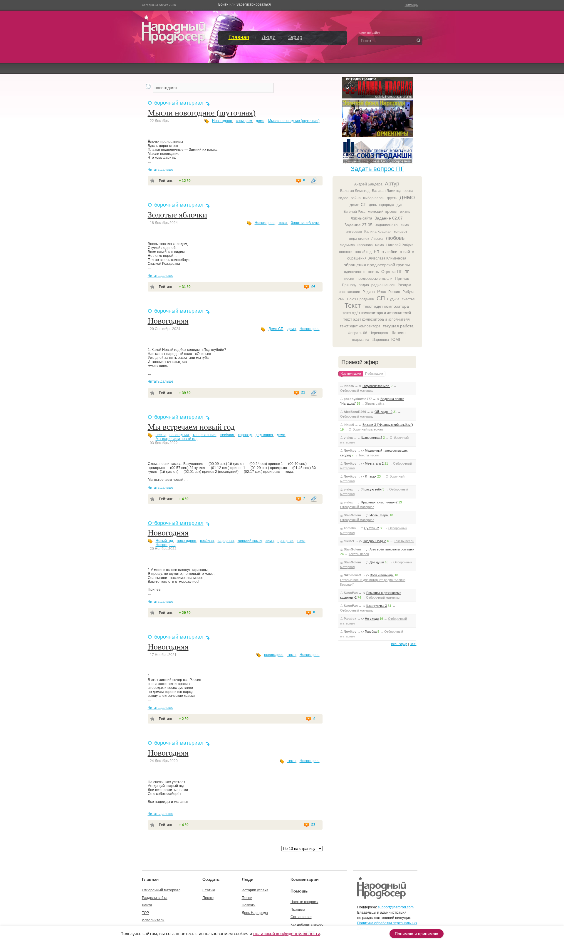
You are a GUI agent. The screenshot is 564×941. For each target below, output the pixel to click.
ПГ (406, 272)
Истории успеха (255, 890)
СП (381, 298)
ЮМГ (396, 339)
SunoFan (351, 593)
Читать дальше (160, 170)
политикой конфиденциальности (286, 933)
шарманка (360, 340)
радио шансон (383, 285)
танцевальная (204, 435)
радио (364, 285)
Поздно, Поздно (374, 541)
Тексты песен (368, 455)
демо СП (358, 204)
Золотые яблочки (177, 214)
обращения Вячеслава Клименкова (376, 258)
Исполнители (153, 920)
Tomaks (350, 528)
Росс (381, 291)
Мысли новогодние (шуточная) (202, 112)
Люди (269, 37)
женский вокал (250, 541)
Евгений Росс (354, 212)
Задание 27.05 (358, 224)
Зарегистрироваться (253, 4)
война (356, 198)
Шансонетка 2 (371, 437)
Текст (353, 305)
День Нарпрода (255, 913)
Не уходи (372, 618)
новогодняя (179, 435)
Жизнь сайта (361, 218)
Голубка (371, 631)
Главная (239, 37)
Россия (394, 292)
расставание (349, 292)
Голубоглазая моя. (376, 386)
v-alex (348, 437)
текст (282, 223)
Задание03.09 (386, 225)
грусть (392, 198)
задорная (226, 541)
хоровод (245, 435)
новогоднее (273, 655)
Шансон (398, 332)
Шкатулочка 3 (376, 605)
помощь (411, 5)
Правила (298, 909)
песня (161, 435)
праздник (285, 541)
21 (303, 392)
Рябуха (408, 292)
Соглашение (301, 917)
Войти (223, 4)
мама (379, 245)
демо (260, 121)
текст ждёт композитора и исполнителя (376, 319)
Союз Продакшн (360, 299)
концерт (400, 232)
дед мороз (264, 435)
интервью (354, 232)
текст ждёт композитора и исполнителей (377, 313)
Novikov (350, 450)
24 (313, 286)
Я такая (370, 476)
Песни (247, 898)
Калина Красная (378, 232)
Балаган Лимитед (355, 191)
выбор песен (374, 198)
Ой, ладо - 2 (383, 411)
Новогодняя (222, 121)
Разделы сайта (154, 898)
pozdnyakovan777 (358, 399)
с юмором (244, 121)
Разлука (404, 285)
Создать (211, 879)
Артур (392, 184)
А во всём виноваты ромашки (392, 549)
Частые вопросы (304, 902)
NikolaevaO (352, 575)
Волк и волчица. (382, 575)
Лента (147, 905)
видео (343, 198)
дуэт (400, 205)
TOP (145, 913)
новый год (363, 252)
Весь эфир (399, 644)
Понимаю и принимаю (416, 933)
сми (341, 299)
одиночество (354, 272)
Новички (249, 905)
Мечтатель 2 (374, 463)
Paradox (350, 618)
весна (408, 191)
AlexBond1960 (355, 411)
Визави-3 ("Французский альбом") (387, 424)
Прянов (402, 278)
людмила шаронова (356, 245)
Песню (208, 898)
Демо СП (275, 329)
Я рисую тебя (371, 489)
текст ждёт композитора (386, 306)
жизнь (405, 212)
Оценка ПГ (391, 271)
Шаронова (380, 340)
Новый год (164, 541)
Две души (377, 562)
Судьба (393, 299)
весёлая (227, 435)
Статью (208, 890)
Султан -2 (371, 528)
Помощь (299, 891)
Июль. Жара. (379, 515)
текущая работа (398, 326)
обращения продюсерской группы (377, 264)
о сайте (407, 251)
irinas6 (349, 386)
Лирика (377, 239)
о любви (389, 251)
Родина (368, 292)
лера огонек (359, 239)
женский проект (383, 211)
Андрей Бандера (368, 184)
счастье (408, 299)
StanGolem (352, 515)
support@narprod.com (396, 907)
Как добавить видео (307, 924)
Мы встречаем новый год (191, 426)
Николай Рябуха (400, 245)
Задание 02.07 (389, 218)
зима (270, 541)
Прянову (349, 285)
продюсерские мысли (374, 279)
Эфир (295, 37)
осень (373, 271)
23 (313, 824)
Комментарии (305, 879)
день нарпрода (381, 205)
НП (376, 252)
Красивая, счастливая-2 (379, 502)
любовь (395, 238)
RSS (413, 644)
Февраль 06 (357, 333)
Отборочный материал (176, 103)
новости (345, 252)
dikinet (349, 541)
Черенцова (379, 333)
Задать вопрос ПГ (377, 169)
